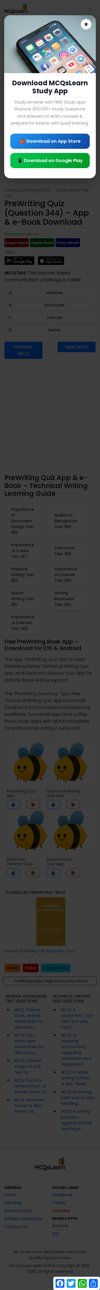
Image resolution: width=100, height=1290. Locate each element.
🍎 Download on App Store (50, 141)
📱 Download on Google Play (50, 160)
